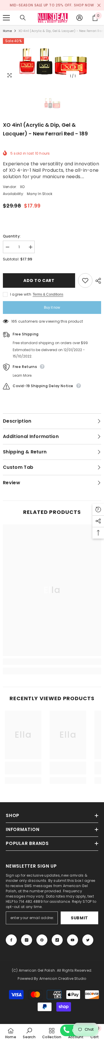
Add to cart (39, 280)
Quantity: (12, 236)
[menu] (6, 17)
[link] (52, 661)
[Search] (22, 17)
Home (7, 31)
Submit (79, 918)
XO (22, 186)
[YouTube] (72, 940)
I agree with (20, 294)
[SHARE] (96, 281)
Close (99, 5)
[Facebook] (11, 940)
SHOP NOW (84, 5)
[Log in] (79, 18)
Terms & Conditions (48, 294)
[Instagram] (26, 940)
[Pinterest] (41, 940)
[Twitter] (87, 940)
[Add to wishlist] (85, 280)
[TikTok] (57, 940)
